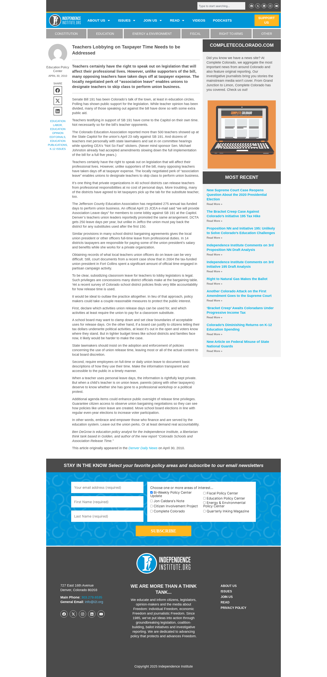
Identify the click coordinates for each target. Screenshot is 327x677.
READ (175, 20)
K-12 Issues (58, 148)
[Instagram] (270, 5)
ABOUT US (96, 20)
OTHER (266, 33)
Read (225, 602)
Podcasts (222, 20)
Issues (124, 20)
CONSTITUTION (66, 33)
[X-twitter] (257, 5)
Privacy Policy (233, 607)
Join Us (227, 596)
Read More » (214, 203)
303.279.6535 (91, 597)
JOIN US (150, 20)
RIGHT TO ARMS (231, 33)
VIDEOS (198, 20)
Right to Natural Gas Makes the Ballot (237, 279)
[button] (58, 90)
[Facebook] (251, 5)
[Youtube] (276, 5)
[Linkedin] (264, 5)
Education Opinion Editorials (57, 133)
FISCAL (195, 33)
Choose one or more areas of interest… (181, 487)
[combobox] (221, 6)
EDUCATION (105, 33)
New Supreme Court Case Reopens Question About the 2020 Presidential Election (237, 194)
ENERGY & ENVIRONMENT (152, 33)
